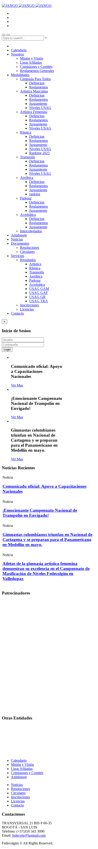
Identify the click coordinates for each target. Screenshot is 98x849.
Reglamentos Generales (37, 71)
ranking (34, 194)
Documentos (20, 243)
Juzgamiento (38, 104)
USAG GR (37, 297)
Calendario (19, 50)
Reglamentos (38, 87)
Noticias (17, 239)
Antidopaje (19, 235)
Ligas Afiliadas (31, 62)
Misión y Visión (31, 58)
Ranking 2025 (39, 153)
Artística (35, 264)
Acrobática (28, 215)
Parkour (25, 198)
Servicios (17, 256)
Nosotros (17, 54)
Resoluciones (29, 247)
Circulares (27, 252)
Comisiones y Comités (36, 67)
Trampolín (27, 157)
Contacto (17, 313)
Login (7, 349)
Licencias (27, 309)
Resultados (28, 260)
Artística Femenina (33, 112)
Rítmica (25, 132)
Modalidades (20, 75)
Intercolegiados (31, 231)
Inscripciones (29, 305)
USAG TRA (38, 301)
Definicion (36, 83)
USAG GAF (38, 293)
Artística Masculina (34, 91)
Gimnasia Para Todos (35, 79)
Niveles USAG (40, 108)
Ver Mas (17, 385)
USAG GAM (39, 289)
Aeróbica (26, 178)
